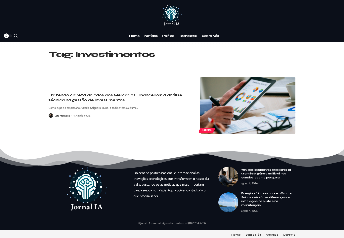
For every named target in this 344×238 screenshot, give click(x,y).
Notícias (207, 130)
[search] (16, 36)
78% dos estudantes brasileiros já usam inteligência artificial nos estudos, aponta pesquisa (266, 173)
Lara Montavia (62, 115)
